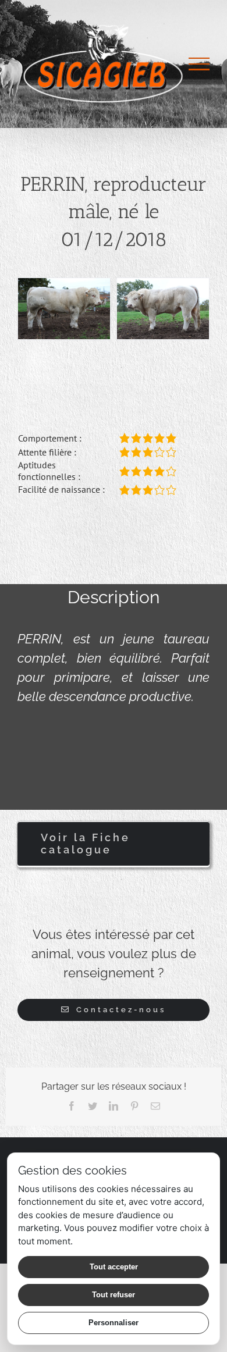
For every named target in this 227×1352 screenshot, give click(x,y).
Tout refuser (113, 1294)
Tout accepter (114, 1266)
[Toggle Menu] (199, 64)
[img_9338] (64, 308)
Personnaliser (113, 1322)
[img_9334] (163, 308)
